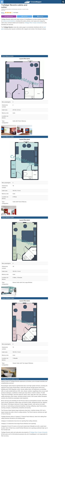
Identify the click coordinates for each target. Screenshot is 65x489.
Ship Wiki (25, 16)
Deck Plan (41, 16)
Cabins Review (9, 16)
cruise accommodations (9, 21)
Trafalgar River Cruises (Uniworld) (33, 22)
